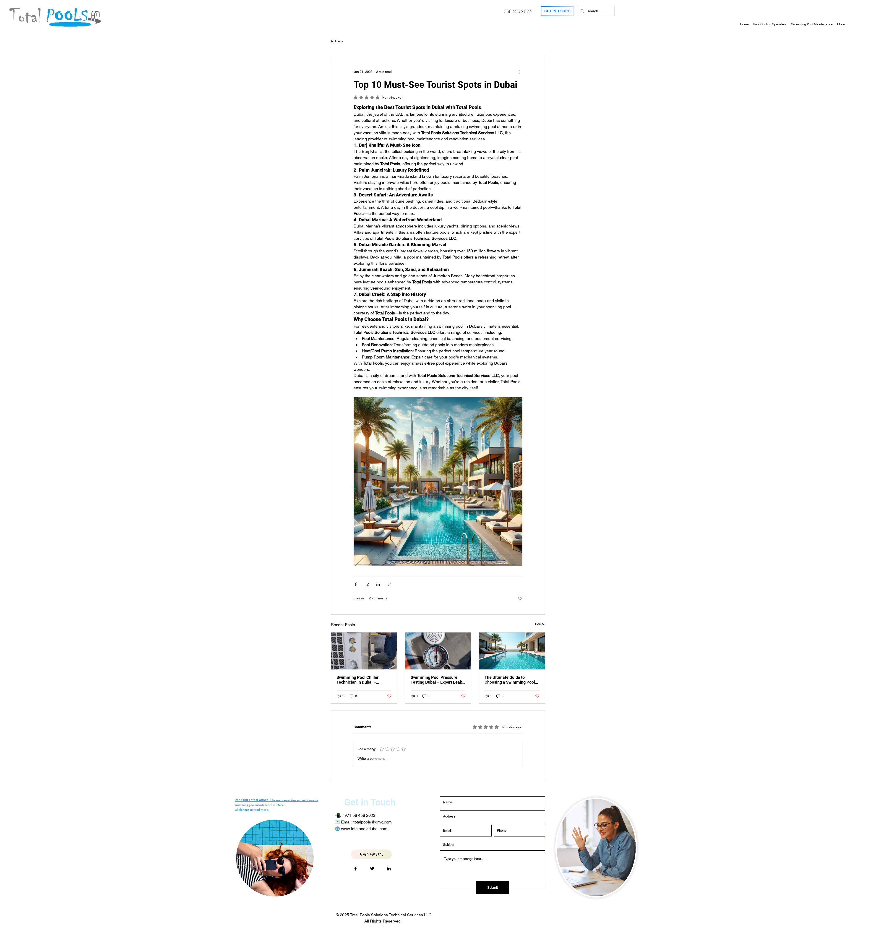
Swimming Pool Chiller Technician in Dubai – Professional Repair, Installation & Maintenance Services (361, 680)
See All (540, 624)
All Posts (337, 41)
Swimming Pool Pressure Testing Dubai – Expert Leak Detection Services (436, 680)
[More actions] (519, 71)
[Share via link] (389, 584)
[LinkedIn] (388, 868)
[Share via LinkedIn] (378, 584)
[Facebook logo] (355, 868)
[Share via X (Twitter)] (367, 584)
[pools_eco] (372, 868)
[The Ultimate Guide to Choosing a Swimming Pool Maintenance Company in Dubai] (512, 650)
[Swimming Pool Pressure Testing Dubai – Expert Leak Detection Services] (438, 650)
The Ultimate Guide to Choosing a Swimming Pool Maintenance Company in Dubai (510, 680)
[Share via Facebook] (356, 584)
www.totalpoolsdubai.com (364, 828)
